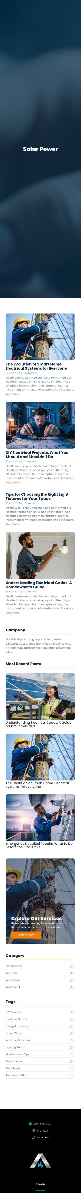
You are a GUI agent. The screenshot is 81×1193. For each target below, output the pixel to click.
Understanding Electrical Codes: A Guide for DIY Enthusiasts (38, 724)
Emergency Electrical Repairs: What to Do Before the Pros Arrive (39, 845)
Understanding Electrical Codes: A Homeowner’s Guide (39, 585)
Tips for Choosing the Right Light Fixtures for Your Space (37, 496)
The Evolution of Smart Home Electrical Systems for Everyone (36, 366)
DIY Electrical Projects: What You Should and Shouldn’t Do (37, 454)
